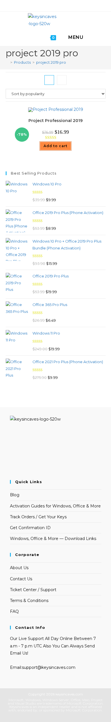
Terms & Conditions (29, 600)
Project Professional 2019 (55, 120)
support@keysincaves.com (48, 667)
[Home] (7, 62)
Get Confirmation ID (30, 527)
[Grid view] (49, 80)
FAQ (14, 611)
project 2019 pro (51, 62)
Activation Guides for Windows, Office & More (55, 506)
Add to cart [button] (55, 146)
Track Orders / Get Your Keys (38, 516)
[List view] (62, 80)
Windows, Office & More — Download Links (53, 538)
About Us (19, 567)
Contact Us (21, 578)
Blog (14, 494)
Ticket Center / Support (33, 589)
